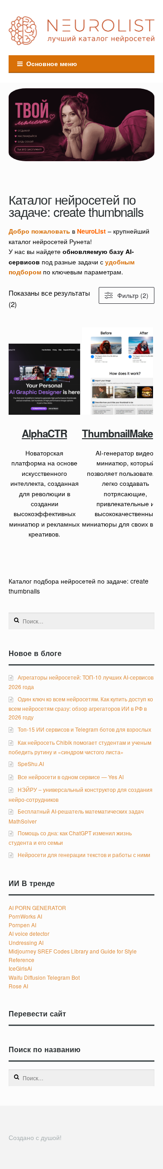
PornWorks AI (25, 916)
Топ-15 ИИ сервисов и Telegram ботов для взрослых (84, 729)
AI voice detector (29, 933)
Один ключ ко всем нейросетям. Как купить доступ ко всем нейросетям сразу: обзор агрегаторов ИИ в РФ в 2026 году (81, 708)
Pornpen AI (22, 925)
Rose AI (18, 986)
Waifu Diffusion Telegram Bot (44, 977)
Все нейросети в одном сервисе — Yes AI (71, 777)
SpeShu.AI (31, 763)
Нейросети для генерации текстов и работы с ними (84, 854)
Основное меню (51, 63)
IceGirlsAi (20, 968)
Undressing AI (26, 942)
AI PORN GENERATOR (37, 907)
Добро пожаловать (39, 230)
